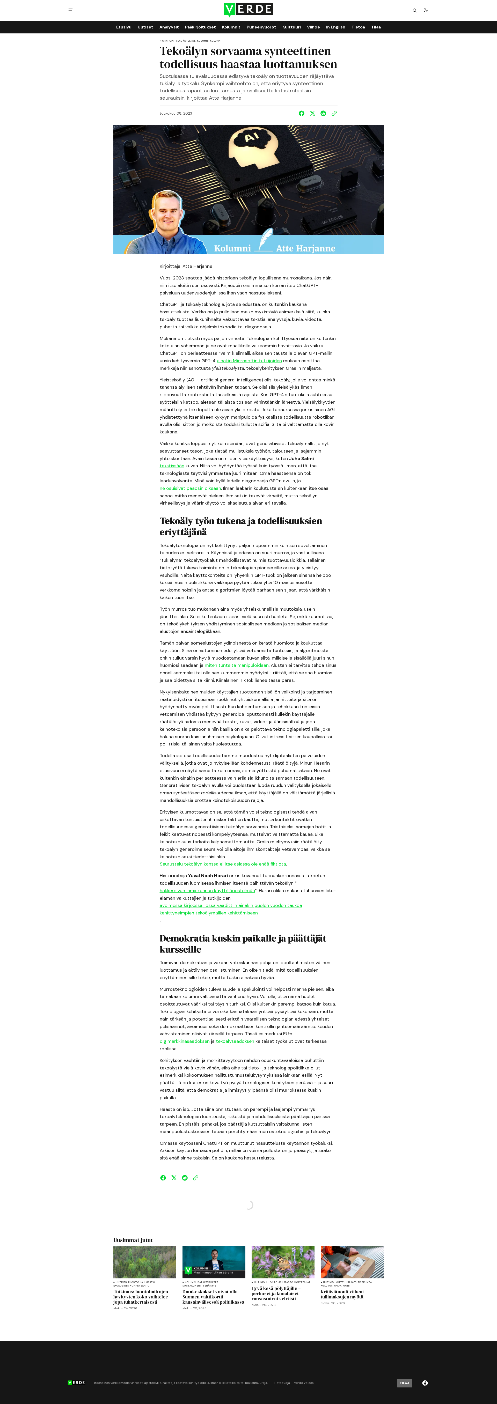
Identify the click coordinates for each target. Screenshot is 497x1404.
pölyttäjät (302, 1282)
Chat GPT (168, 41)
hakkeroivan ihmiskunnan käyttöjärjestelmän (207, 891)
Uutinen (121, 1282)
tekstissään (172, 466)
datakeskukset (208, 1282)
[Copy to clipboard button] (333, 113)
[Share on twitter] (312, 113)
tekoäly (181, 41)
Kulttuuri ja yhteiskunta (354, 1282)
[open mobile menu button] (70, 10)
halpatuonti (343, 1286)
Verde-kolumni (198, 41)
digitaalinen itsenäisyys (199, 1286)
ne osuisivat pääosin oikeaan (190, 488)
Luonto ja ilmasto (141, 1282)
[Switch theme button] (425, 10)
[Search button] (415, 10)
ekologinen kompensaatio (131, 1286)
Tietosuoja (282, 1383)
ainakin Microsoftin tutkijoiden (249, 361)
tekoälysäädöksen (235, 1041)
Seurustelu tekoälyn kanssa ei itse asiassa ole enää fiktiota (223, 864)
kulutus (327, 1286)
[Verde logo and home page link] (248, 10)
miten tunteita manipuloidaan (237, 665)
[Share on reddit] (323, 113)
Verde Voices (304, 1383)
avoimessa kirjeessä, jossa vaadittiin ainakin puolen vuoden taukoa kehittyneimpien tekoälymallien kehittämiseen (231, 909)
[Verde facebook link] (425, 1383)
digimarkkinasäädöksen (185, 1041)
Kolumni (216, 41)
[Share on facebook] (302, 113)
